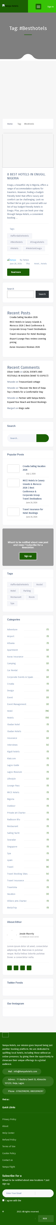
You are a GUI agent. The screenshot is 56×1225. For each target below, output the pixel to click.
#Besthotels (16, 242)
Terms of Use (8, 1146)
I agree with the (20, 1200)
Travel (10, 867)
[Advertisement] (28, 89)
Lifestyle (11, 778)
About (5, 1126)
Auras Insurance (15, 656)
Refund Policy (9, 1139)
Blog (30, 1220)
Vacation (11, 894)
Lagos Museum (14, 772)
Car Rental (12, 670)
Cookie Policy (9, 1153)
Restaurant (15, 597)
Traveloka (12, 887)
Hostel (39, 584)
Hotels (44, 263)
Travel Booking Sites (17, 874)
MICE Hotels (13, 792)
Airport (10, 636)
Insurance (12, 738)
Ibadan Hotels (14, 731)
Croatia (10, 684)
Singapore (12, 846)
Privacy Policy (9, 1119)
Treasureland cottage (29, 382)
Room (32, 597)
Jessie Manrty (27, 933)
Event (10, 697)
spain (9, 860)
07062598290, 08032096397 (29, 1091)
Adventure (12, 629)
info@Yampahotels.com (25, 1071)
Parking (27, 591)
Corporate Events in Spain (20, 677)
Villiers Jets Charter (17, 901)
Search (10, 289)
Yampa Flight (8, 1167)
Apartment (12, 650)
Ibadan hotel (13, 724)
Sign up (28, 556)
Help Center (8, 1133)
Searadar (11, 839)
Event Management (16, 704)
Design (10, 690)
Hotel (36, 263)
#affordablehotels (19, 236)
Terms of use (11, 1217)
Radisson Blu (13, 819)
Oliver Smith (13, 372)
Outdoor (11, 806)
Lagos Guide (13, 765)
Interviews (12, 745)
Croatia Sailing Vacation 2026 (24, 317)
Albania (10, 643)
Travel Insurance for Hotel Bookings (28, 334)
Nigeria (10, 799)
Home (10, 124)
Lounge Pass (13, 785)
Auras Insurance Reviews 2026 (25, 347)
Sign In (50, 6)
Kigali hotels (13, 751)
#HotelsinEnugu (34, 248)
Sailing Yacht (13, 833)
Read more (16, 272)
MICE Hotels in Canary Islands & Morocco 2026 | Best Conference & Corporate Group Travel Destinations (28, 326)
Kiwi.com (11, 758)
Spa (12, 603)
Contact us (7, 1160)
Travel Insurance (15, 880)
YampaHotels (10, 1211)
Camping (11, 663)
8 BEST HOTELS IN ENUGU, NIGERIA (26, 176)
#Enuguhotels (37, 242)
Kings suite (24, 408)
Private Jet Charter (16, 812)
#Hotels (14, 248)
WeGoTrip (12, 907)
